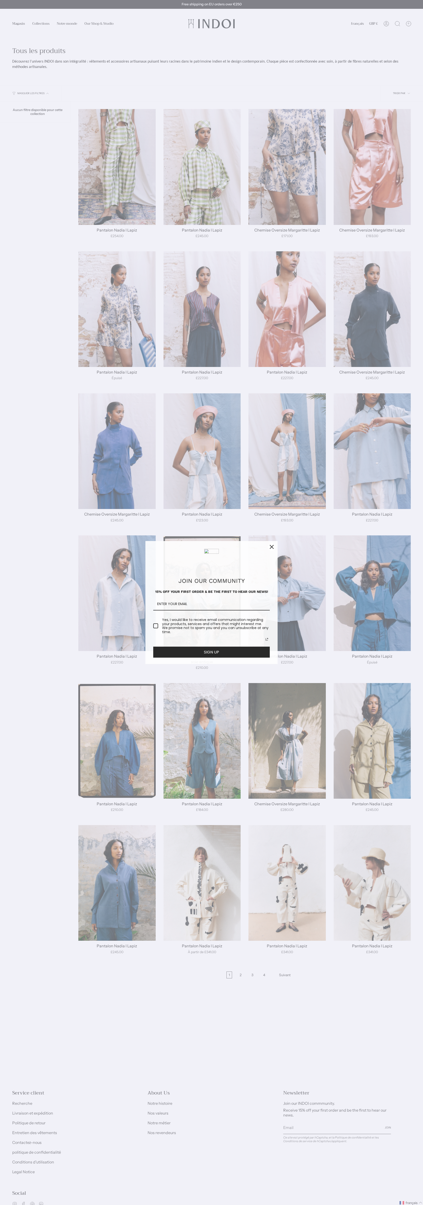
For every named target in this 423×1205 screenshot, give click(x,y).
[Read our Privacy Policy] (267, 639)
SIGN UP (211, 652)
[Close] (272, 547)
